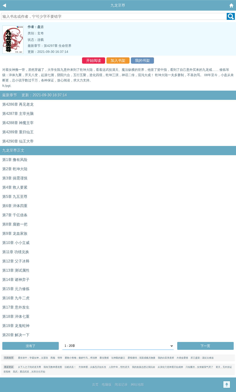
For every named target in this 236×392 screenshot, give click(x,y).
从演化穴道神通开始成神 (170, 367)
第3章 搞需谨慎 (14, 178)
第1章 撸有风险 (14, 160)
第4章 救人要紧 (14, 187)
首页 (95, 384)
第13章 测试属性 (16, 270)
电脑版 (107, 384)
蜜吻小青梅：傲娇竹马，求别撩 (81, 357)
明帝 (60, 357)
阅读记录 (121, 384)
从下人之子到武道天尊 (29, 367)
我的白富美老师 (166, 357)
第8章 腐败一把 (14, 224)
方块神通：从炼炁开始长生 (92, 367)
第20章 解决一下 (16, 335)
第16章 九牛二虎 (16, 298)
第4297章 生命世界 (57, 46)
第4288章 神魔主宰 (18, 123)
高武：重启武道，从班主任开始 (29, 371)
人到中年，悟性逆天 (119, 367)
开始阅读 (93, 60)
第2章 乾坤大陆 (14, 169)
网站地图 (137, 384)
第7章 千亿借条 (14, 215)
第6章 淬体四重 (14, 206)
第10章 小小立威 (16, 243)
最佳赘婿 (104, 357)
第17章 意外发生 (16, 307)
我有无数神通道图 (53, 367)
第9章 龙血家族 (14, 233)
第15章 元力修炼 (16, 289)
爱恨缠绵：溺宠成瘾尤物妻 (141, 357)
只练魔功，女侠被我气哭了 (199, 367)
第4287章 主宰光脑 (18, 114)
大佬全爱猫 (182, 357)
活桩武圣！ (70, 367)
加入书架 (118, 60)
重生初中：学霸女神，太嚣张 (33, 357)
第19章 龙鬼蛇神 (16, 326)
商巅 (52, 357)
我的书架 (142, 60)
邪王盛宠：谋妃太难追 (202, 357)
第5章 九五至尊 (14, 197)
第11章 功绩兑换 (15, 252)
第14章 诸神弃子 (16, 280)
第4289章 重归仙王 (18, 132)
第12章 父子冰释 (16, 261)
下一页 (205, 346)
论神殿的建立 (118, 357)
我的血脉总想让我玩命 (143, 367)
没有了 (30, 346)
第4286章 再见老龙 (18, 104)
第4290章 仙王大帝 (18, 141)
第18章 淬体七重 (16, 316)
